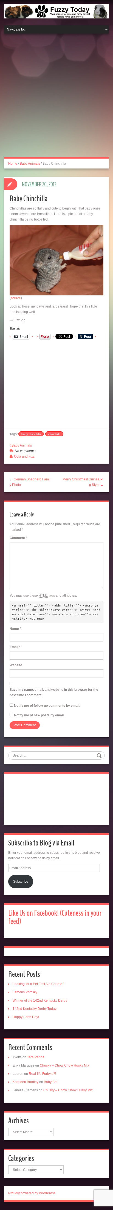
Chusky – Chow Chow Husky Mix (64, 1065)
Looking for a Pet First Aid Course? (38, 984)
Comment (18, 538)
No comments (25, 451)
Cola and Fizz (24, 456)
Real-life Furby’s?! (42, 1074)
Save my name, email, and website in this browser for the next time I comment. (54, 692)
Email (15, 647)
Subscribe (20, 881)
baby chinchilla (31, 434)
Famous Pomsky (25, 992)
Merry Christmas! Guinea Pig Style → (83, 482)
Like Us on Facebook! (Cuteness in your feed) (54, 917)
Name (15, 629)
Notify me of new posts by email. (39, 715)
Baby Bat (50, 1082)
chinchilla (54, 434)
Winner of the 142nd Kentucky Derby (40, 1000)
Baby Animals (30, 163)
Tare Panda (35, 1057)
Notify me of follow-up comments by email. (47, 706)
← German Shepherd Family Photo (30, 482)
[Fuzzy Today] (56, 11)
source (16, 298)
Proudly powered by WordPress (31, 1193)
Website (16, 665)
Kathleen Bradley (25, 1082)
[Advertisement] (56, 98)
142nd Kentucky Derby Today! (35, 1009)
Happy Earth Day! (26, 1017)
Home (12, 163)
